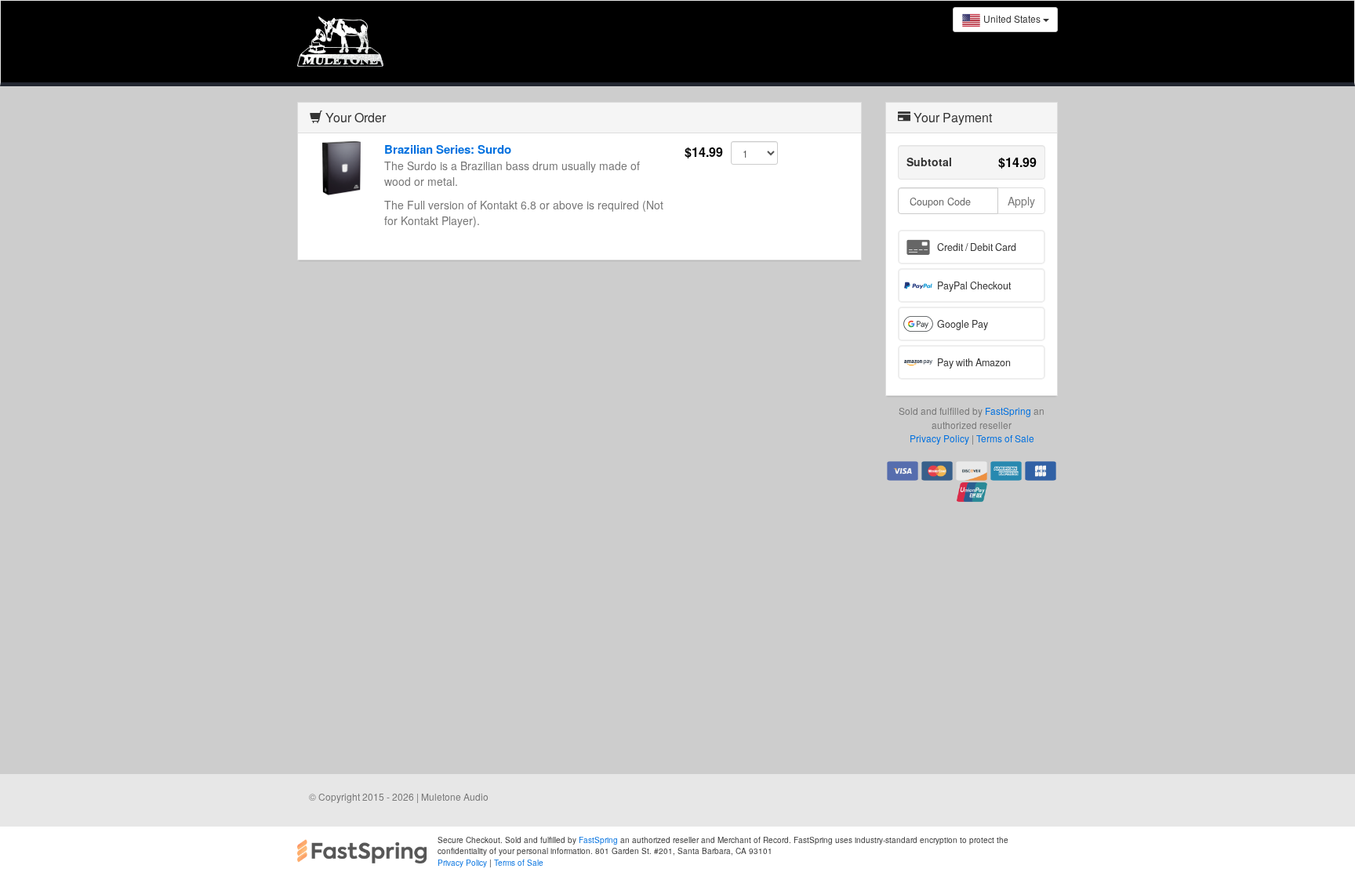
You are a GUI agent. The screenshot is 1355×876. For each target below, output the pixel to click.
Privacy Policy (939, 438)
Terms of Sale (1005, 438)
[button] (971, 247)
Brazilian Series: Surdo (447, 149)
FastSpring (1008, 410)
